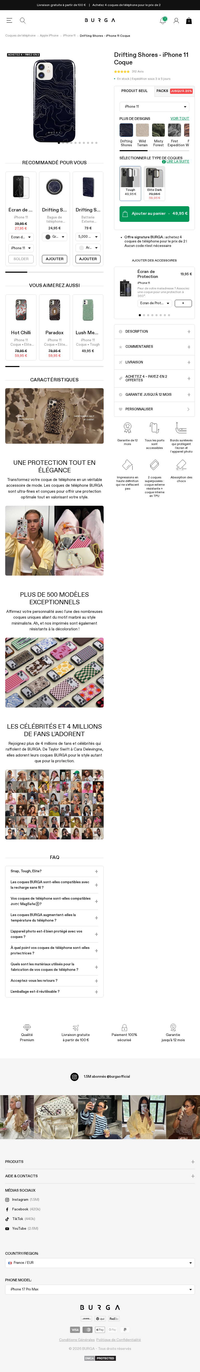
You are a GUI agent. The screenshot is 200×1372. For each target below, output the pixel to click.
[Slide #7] (88, 143)
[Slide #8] (92, 143)
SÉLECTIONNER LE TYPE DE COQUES (151, 158)
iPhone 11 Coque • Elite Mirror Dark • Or (21, 343)
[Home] (100, 20)
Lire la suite (178, 161)
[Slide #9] (96, 143)
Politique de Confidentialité (118, 1340)
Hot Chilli (21, 333)
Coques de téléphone (20, 35)
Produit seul (134, 91)
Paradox (54, 333)
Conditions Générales (77, 1340)
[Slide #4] (75, 143)
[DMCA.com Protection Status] (100, 1359)
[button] (128, 72)
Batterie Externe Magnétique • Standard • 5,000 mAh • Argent (88, 220)
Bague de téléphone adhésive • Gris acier (54, 220)
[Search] (23, 20)
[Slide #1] (63, 143)
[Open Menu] (9, 20)
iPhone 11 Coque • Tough (88, 342)
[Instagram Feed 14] (56, 1117)
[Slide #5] (80, 143)
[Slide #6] (84, 143)
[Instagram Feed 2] (144, 1117)
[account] (176, 20)
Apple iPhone (49, 35)
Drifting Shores (59, 210)
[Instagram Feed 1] (100, 1117)
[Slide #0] (59, 143)
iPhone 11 (69, 35)
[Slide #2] (67, 143)
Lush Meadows (92, 333)
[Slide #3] (71, 143)
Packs (174, 91)
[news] (163, 20)
